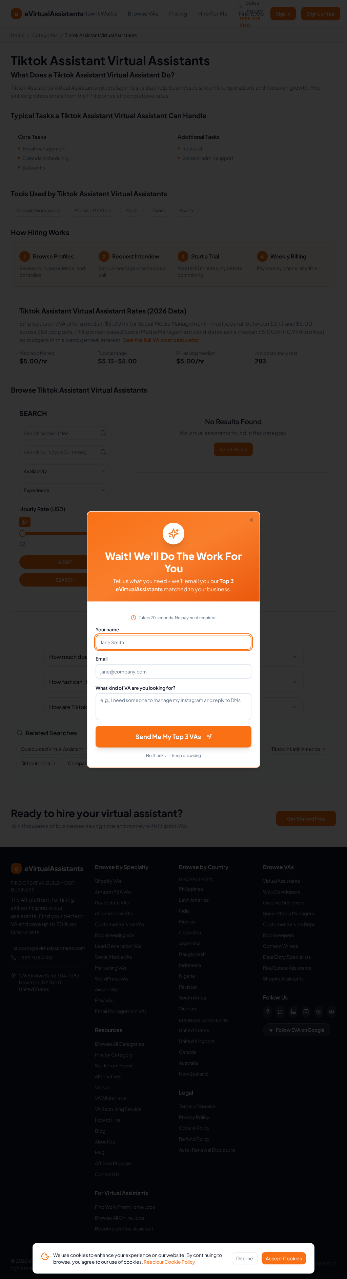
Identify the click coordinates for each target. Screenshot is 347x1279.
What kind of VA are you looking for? (136, 688)
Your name (107, 629)
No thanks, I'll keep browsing (173, 755)
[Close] (251, 520)
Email (101, 658)
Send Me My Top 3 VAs (168, 736)
